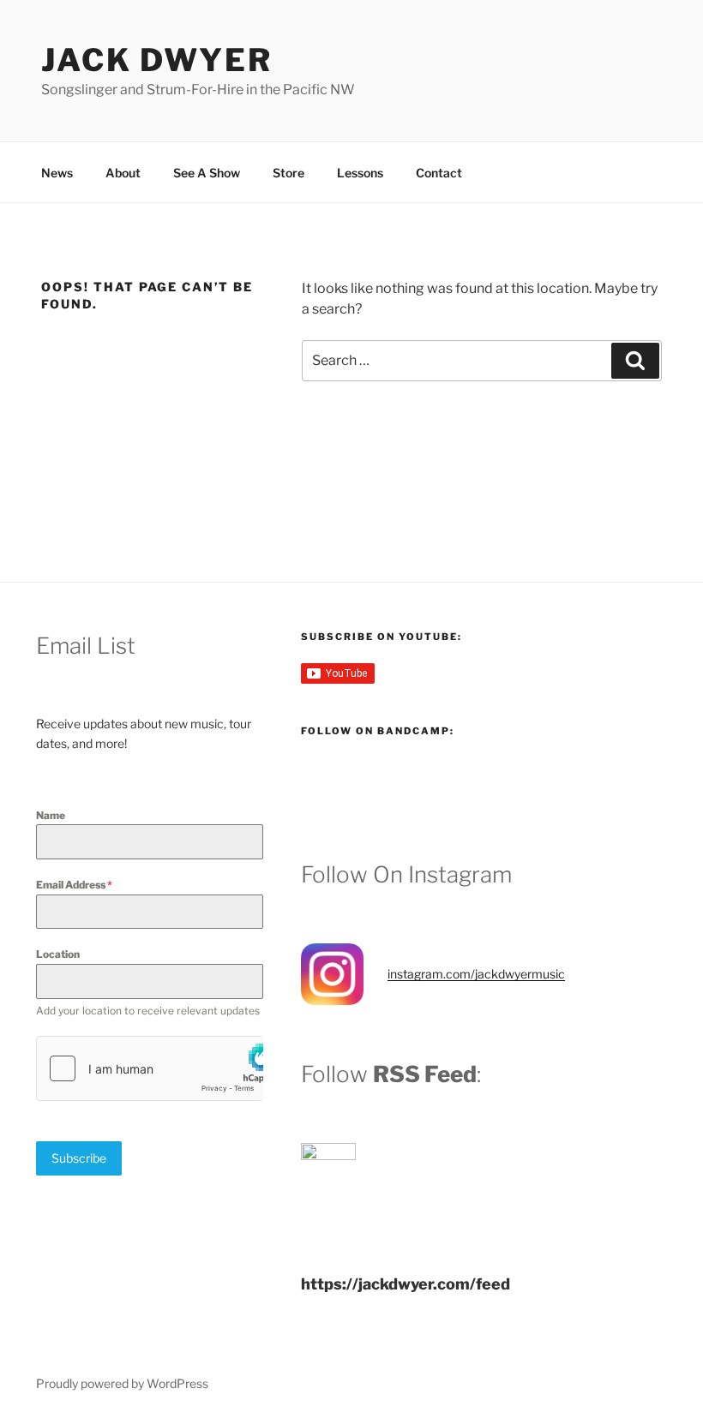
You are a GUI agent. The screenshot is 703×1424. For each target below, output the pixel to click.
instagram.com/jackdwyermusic (476, 973)
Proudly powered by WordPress (122, 1383)
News (57, 172)
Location (58, 954)
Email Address (74, 884)
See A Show (206, 172)
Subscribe (78, 1158)
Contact (439, 172)
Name (50, 815)
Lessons (360, 172)
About (123, 172)
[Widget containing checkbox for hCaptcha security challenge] (149, 1068)
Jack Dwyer (157, 60)
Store (288, 172)
